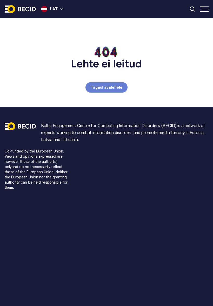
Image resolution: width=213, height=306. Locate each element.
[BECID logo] (20, 9)
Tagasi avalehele (106, 87)
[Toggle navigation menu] (204, 9)
